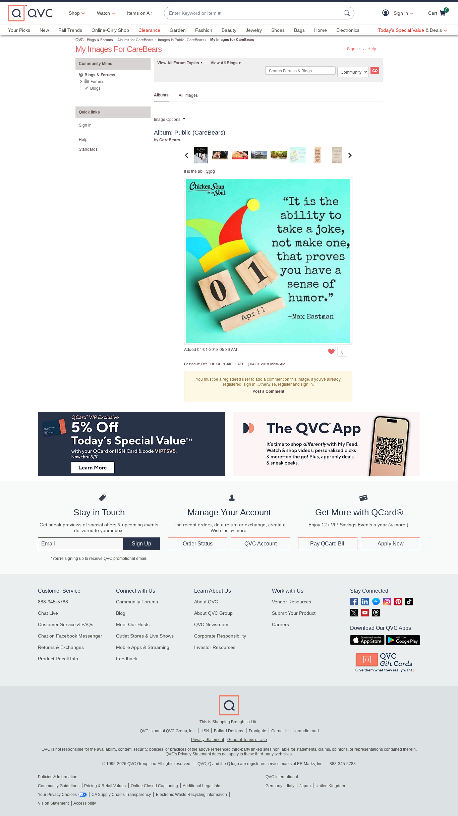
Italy (290, 786)
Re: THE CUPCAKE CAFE (222, 363)
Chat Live (48, 613)
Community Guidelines (58, 786)
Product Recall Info (58, 658)
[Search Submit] (347, 13)
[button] (387, 13)
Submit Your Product (294, 613)
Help (371, 48)
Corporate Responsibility (220, 636)
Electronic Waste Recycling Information (191, 794)
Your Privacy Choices (57, 794)
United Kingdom (330, 786)
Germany (274, 786)
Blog (120, 613)
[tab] (201, 154)
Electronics (347, 30)
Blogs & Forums (100, 39)
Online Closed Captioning (154, 786)
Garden (178, 30)
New (44, 30)
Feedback (126, 658)
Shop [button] (74, 13)
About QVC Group (213, 613)
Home (320, 30)
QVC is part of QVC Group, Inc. (167, 731)
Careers (280, 624)
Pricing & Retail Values (105, 786)
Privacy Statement (207, 739)
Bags (299, 30)
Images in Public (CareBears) (182, 39)
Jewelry (254, 30)
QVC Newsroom (211, 624)
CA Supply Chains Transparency (121, 794)
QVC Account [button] (260, 543)
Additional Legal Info (201, 786)
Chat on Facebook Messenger (70, 636)
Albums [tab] (161, 95)
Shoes (278, 30)
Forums (97, 81)
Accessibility (84, 803)
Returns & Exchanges (61, 647)
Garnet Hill (281, 731)
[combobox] (252, 13)
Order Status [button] (198, 543)
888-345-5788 (53, 601)
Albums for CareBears (135, 39)
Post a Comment (268, 391)
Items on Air (139, 13)
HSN (205, 731)
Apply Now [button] (391, 543)
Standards (88, 149)
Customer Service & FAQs (65, 624)
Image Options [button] (167, 119)
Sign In (353, 48)
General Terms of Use (247, 739)
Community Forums (137, 601)
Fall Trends (70, 30)
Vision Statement (53, 803)
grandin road (307, 731)
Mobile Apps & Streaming (142, 647)
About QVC (206, 601)
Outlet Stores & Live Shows (145, 636)
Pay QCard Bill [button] (328, 543)
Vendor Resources (291, 601)
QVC (79, 39)
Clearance (149, 30)
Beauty (229, 30)
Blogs (95, 88)
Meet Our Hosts (133, 624)
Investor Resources (214, 647)
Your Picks (19, 30)
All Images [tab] (188, 95)
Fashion (203, 30)
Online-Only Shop (110, 30)
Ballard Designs (229, 731)
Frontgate (257, 731)
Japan (305, 786)
